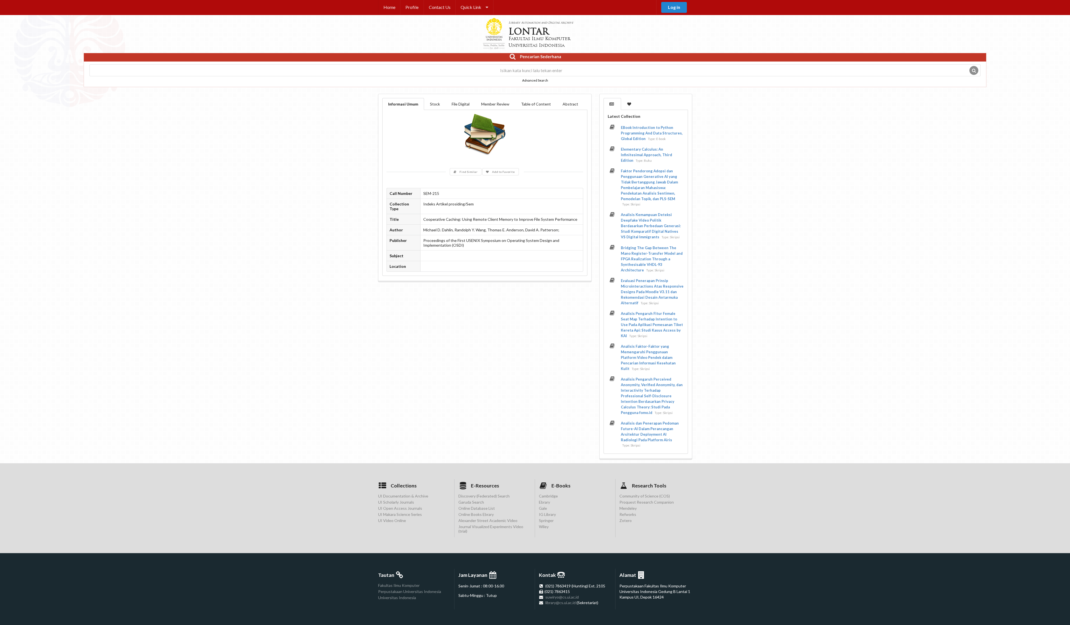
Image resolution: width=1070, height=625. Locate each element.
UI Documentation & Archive (403, 496)
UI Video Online (392, 520)
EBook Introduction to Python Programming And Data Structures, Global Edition (652, 133)
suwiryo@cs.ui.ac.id (562, 597)
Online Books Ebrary (476, 514)
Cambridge (548, 496)
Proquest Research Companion (646, 502)
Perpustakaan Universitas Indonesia (409, 591)
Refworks (627, 514)
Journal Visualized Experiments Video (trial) (490, 528)
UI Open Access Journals (400, 508)
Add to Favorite (503, 171)
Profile (412, 7)
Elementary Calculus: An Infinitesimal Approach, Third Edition (646, 155)
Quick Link (471, 7)
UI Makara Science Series (400, 514)
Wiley (544, 526)
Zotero (625, 520)
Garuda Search (471, 502)
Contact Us (440, 7)
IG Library (547, 514)
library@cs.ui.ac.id (560, 602)
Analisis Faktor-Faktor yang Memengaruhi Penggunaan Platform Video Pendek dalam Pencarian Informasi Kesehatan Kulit (648, 357)
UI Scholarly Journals (396, 502)
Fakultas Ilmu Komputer (399, 585)
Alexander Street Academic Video (487, 520)
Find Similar (468, 171)
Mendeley (628, 508)
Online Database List (476, 508)
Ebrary (544, 502)
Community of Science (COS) (644, 496)
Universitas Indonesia (397, 597)
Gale (543, 508)
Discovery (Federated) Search (484, 496)
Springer (546, 520)
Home (389, 7)
